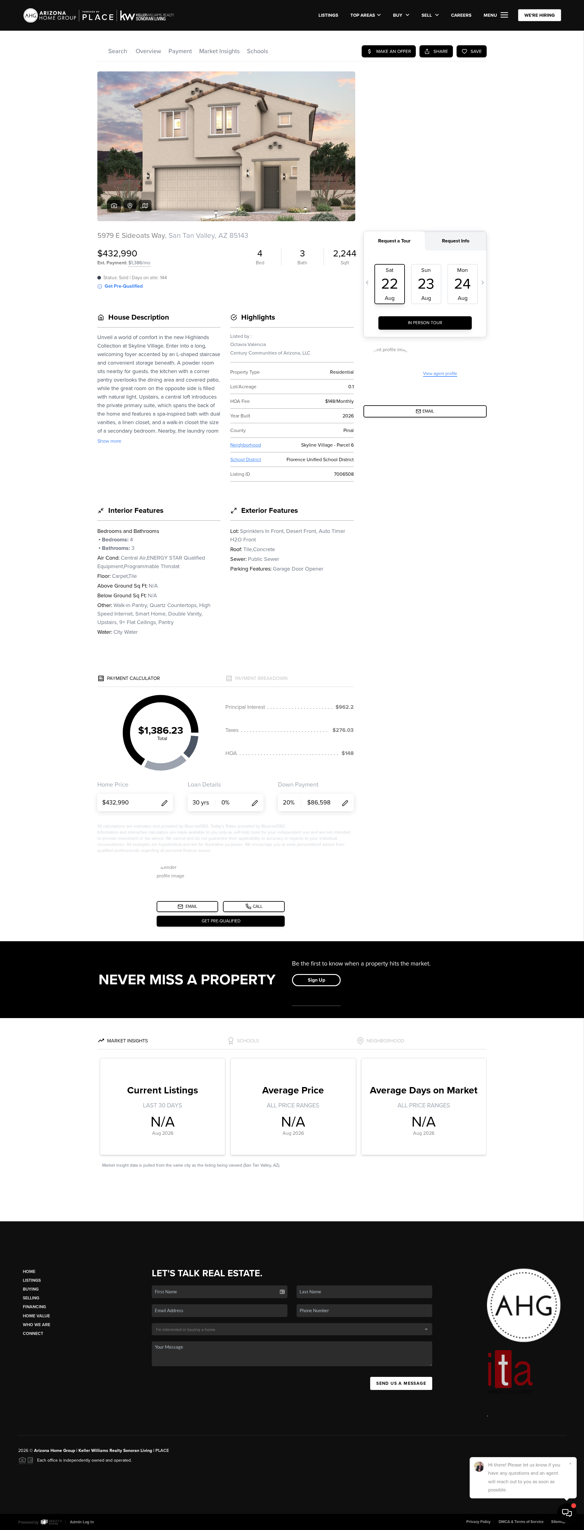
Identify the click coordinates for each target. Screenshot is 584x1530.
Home (29, 1271)
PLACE (162, 1450)
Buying (31, 1289)
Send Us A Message (401, 1383)
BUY (398, 15)
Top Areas (362, 15)
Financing (34, 1306)
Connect (33, 1333)
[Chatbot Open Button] (567, 1513)
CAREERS (461, 15)
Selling (31, 1298)
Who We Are (36, 1324)
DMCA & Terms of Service (521, 1521)
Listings (32, 1280)
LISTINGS (328, 15)
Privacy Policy (478, 1521)
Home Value (36, 1316)
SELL (427, 15)
